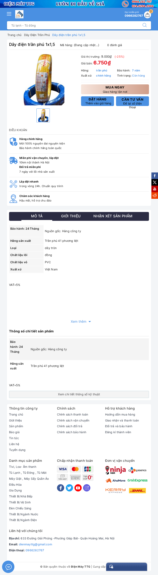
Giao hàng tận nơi (115, 89)
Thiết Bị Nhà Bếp (21, 496)
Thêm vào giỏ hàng (98, 101)
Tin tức (14, 438)
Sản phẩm (16, 426)
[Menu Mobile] (9, 13)
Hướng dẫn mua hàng (120, 414)
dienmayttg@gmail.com (35, 544)
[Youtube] (78, 487)
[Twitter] (69, 487)
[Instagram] (86, 487)
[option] (43, 79)
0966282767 (35, 550)
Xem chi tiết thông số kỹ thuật (79, 394)
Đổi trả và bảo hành (118, 426)
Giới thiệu (15, 420)
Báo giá (14, 432)
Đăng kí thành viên (118, 432)
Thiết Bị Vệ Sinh (20, 502)
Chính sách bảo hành (71, 432)
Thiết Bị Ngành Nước (23, 514)
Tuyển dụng (17, 450)
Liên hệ (14, 444)
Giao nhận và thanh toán (122, 420)
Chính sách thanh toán (72, 414)
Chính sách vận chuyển (73, 420)
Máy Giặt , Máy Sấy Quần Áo (29, 478)
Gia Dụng (15, 490)
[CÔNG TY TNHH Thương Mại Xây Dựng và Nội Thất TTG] (19, 14)
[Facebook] (60, 487)
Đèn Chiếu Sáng (20, 508)
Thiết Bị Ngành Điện (23, 520)
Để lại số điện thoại (132, 101)
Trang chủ (16, 414)
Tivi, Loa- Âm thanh (22, 466)
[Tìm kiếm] (144, 25)
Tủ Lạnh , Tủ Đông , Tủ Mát (28, 472)
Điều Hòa (15, 484)
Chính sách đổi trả (69, 426)
